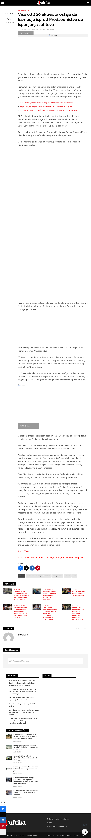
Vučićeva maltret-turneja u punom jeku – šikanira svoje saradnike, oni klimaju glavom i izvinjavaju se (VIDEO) (24, 683)
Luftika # (51, 30)
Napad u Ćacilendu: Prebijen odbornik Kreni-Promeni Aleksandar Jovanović (50, 595)
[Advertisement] (53, 56)
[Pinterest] (37, 568)
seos (74, 576)
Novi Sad (17, 589)
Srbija (27, 10)
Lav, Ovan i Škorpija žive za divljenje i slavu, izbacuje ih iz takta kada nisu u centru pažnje (22, 691)
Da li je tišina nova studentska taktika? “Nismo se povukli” (79, 593)
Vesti (52, 589)
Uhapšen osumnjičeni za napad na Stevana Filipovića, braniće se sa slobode (25, 792)
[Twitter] (26, 568)
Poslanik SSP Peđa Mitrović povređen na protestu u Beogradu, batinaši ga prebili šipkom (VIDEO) (21, 612)
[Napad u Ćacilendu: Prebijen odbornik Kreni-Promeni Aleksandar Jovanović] (37, 590)
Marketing (51, 835)
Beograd (46, 589)
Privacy (84, 835)
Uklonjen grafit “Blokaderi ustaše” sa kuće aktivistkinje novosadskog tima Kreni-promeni (21, 595)
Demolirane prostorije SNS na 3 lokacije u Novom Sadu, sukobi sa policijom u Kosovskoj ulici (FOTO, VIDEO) (50, 613)
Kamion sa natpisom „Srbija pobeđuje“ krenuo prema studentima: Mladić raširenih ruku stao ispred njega (25, 780)
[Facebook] (20, 568)
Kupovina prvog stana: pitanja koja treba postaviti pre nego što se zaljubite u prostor (24, 712)
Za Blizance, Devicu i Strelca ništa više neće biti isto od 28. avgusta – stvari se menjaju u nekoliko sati (23, 721)
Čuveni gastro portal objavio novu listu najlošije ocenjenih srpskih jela (26, 769)
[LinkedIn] (32, 568)
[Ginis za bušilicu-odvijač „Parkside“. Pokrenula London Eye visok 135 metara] (9, 758)
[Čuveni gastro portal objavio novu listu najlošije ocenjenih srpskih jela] (9, 769)
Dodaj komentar (9, 23)
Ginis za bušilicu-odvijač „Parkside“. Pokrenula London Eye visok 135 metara (26, 758)
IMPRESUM (60, 835)
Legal (69, 835)
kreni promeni (57, 576)
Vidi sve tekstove (81, 628)
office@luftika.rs (61, 826)
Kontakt (76, 835)
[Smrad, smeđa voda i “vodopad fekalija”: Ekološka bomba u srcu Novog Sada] (9, 747)
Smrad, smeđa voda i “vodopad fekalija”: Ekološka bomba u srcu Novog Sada (25, 747)
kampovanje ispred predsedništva (38, 576)
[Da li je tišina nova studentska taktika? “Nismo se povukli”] (66, 590)
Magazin (21, 10)
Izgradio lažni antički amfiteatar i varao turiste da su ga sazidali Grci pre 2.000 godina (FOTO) (26, 736)
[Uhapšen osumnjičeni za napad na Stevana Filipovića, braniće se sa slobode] (9, 792)
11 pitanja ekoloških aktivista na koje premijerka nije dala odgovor (50, 557)
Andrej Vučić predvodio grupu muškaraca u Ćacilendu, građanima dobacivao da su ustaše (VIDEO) (78, 613)
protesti (67, 576)
